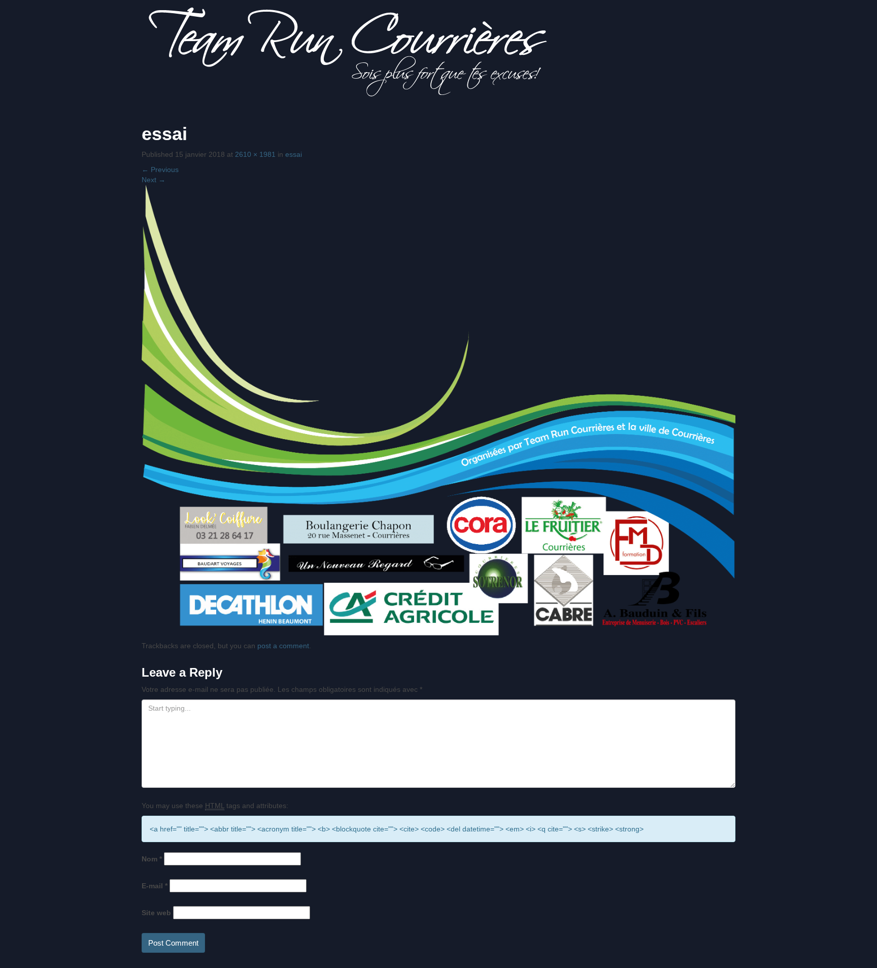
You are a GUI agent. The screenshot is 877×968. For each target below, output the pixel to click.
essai (293, 154)
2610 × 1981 (255, 154)
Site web (156, 913)
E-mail (154, 886)
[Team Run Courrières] (348, 51)
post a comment (283, 646)
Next (153, 180)
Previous (160, 169)
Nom (152, 859)
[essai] (438, 409)
